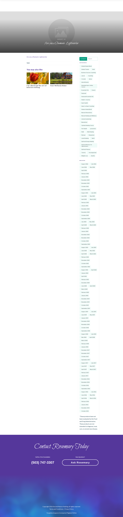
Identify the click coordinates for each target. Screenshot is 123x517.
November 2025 (86, 183)
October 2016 (85, 385)
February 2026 (85, 173)
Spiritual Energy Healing (88, 141)
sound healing (85, 138)
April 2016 (84, 398)
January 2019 (85, 318)
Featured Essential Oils (87, 96)
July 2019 (93, 311)
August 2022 (85, 269)
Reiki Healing (90, 131)
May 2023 (92, 250)
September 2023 (86, 244)
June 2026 (84, 167)
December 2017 (86, 350)
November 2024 (86, 212)
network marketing (86, 119)
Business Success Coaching (89, 72)
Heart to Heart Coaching (88, 106)
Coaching (90, 75)
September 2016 (86, 388)
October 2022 (85, 263)
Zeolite (93, 155)
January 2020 (85, 295)
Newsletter (84, 122)
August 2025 (85, 192)
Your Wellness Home (61, 81)
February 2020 (85, 292)
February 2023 (85, 257)
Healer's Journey (86, 99)
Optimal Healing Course (88, 125)
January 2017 (85, 375)
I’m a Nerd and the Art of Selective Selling (38, 81)
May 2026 (92, 167)
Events (93, 90)
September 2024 (86, 218)
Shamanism (91, 135)
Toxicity (84, 152)
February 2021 (85, 279)
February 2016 (85, 401)
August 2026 (85, 164)
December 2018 (86, 321)
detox (90, 79)
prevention (93, 128)
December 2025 (86, 180)
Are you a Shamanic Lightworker (37, 57)
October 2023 (85, 241)
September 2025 (86, 189)
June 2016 (84, 395)
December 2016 (86, 379)
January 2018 (85, 346)
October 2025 (85, 186)
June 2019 (84, 314)
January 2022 (85, 273)
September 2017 (86, 359)
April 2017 (84, 369)
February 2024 (85, 228)
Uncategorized (92, 152)
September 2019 (86, 308)
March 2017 (93, 369)
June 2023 (84, 250)
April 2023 (84, 253)
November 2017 (86, 353)
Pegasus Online (72, 513)
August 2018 (85, 334)
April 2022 (94, 269)
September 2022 (86, 266)
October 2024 (85, 215)
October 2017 (85, 356)
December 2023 (86, 234)
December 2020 (86, 282)
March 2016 (93, 398)
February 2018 (85, 343)
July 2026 (93, 164)
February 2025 (85, 202)
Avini (93, 69)
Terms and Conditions (56, 509)
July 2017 (93, 363)
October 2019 (85, 305)
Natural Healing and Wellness (89, 115)
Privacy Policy (69, 509)
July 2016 (93, 391)
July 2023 (93, 247)
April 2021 (84, 276)
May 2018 (84, 337)
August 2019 (85, 311)
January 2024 (85, 231)
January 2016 (85, 404)
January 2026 (85, 176)
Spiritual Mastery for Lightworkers (87, 145)
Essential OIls (85, 90)
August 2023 (85, 247)
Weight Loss (85, 155)
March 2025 (93, 199)
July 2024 (84, 221)
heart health (85, 103)
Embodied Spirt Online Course (87, 86)
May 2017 (92, 366)
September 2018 (86, 330)
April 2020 (92, 286)
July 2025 (93, 192)
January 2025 (85, 205)
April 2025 (84, 199)
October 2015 (85, 411)
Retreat (83, 135)
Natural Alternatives (87, 112)
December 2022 (86, 260)
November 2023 (86, 237)
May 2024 (92, 221)
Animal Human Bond (87, 66)
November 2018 (86, 324)
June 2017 (84, 366)
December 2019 (86, 298)
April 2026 (84, 170)
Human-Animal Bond (87, 109)
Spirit (93, 138)
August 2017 (85, 363)
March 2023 (93, 253)
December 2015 (86, 407)
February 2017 (85, 372)
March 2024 (93, 225)
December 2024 (86, 209)
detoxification (85, 82)
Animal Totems (85, 69)
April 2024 (84, 225)
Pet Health (84, 128)
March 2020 (84, 289)
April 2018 (92, 337)
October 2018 (85, 327)
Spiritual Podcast (86, 149)
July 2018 (93, 334)
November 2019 (86, 302)
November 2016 (86, 382)
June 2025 (84, 196)
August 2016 (85, 391)
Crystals (84, 79)
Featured (84, 93)
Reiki (83, 131)
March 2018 (84, 340)
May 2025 (92, 196)
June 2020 (84, 286)
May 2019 (92, 314)
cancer (83, 75)
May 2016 (92, 395)
